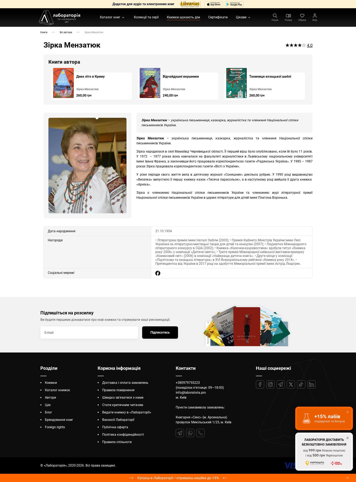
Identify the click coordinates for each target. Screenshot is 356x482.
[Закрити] (347, 478)
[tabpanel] (91, 84)
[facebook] (157, 273)
